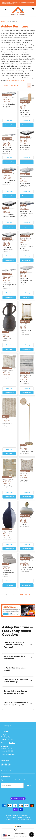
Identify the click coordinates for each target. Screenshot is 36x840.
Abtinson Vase (7, 538)
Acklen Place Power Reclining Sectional (26, 568)
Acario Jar (23, 524)
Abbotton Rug (7, 486)
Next (27, 595)
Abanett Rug (24, 382)
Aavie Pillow (6, 377)
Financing (15, 815)
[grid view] (29, 85)
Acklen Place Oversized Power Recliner (8, 572)
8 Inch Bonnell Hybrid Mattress (7, 248)
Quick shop (9, 121)
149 (21, 595)
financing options (22, 698)
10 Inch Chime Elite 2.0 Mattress (8, 105)
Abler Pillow (24, 480)
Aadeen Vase (6, 339)
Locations (8, 815)
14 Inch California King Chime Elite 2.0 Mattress (26, 213)
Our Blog (27, 817)
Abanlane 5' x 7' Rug (7, 424)
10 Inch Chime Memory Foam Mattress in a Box (25, 112)
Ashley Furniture (6, 108)
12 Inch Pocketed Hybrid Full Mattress (8, 215)
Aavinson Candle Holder (25, 331)
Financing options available (16, 80)
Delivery (20, 817)
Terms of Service (11, 817)
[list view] (33, 85)
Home (3, 21)
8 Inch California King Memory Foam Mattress (26, 280)
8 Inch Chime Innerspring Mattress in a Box (26, 247)
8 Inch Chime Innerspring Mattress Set (9, 285)
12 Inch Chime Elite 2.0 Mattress (8, 181)
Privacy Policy (24, 815)
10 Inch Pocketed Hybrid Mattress (25, 147)
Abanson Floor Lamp (27, 451)
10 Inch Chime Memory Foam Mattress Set (7, 149)
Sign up (28, 785)
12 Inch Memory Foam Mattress (25, 184)
